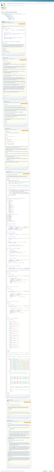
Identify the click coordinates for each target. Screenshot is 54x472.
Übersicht (12, 3)
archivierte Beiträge (22, 5)
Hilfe (23, 3)
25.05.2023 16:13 (7, 58)
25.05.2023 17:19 (9, 129)
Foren (14, 3)
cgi (14, 102)
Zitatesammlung (18, 3)
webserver (18, 102)
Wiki (6, 0)
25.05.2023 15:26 (6, 22)
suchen (21, 3)
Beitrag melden (3, 53)
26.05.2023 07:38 (11, 172)
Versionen (12, 102)
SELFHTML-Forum (9, 5)
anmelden (12, 55)
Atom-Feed (16, 5)
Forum (9, 0)
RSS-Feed (18, 5)
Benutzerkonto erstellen (16, 55)
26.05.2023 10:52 (11, 421)
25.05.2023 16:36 (9, 102)
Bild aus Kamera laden (5, 57)
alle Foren (5, 55)
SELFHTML (2, 0)
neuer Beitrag (8, 3)
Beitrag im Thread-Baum (21, 55)
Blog (11, 0)
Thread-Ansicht (12, 5)
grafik (15, 102)
